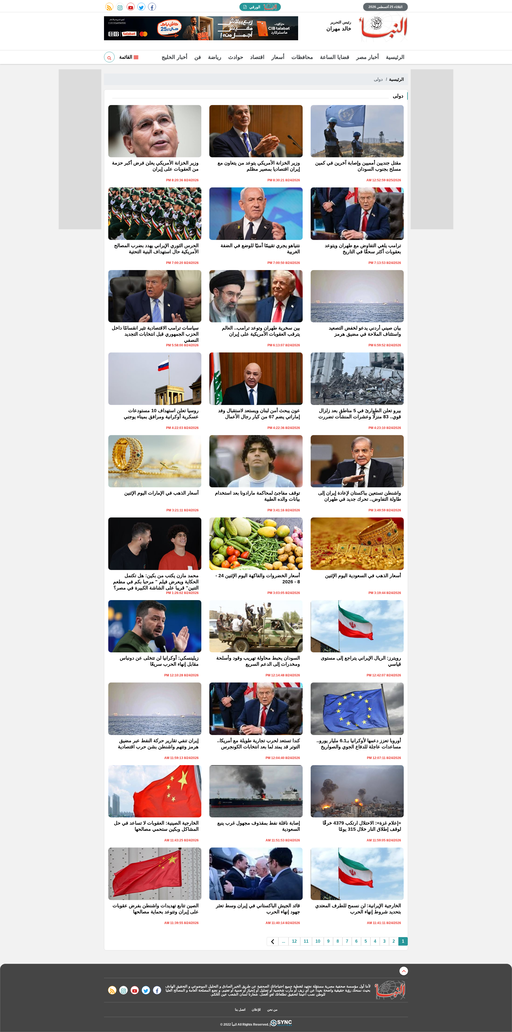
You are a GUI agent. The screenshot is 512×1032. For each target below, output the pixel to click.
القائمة (126, 57)
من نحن (272, 1009)
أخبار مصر (367, 57)
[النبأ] (382, 27)
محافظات (302, 57)
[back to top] (403, 971)
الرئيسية (395, 57)
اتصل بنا (240, 1009)
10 (317, 941)
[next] (272, 941)
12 (294, 941)
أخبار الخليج (174, 57)
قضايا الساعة (334, 57)
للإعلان (256, 1009)
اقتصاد (257, 57)
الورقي (254, 7)
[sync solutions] (281, 1024)
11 (306, 941)
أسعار (278, 57)
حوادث (235, 57)
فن (197, 57)
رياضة (214, 57)
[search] (109, 57)
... (283, 941)
